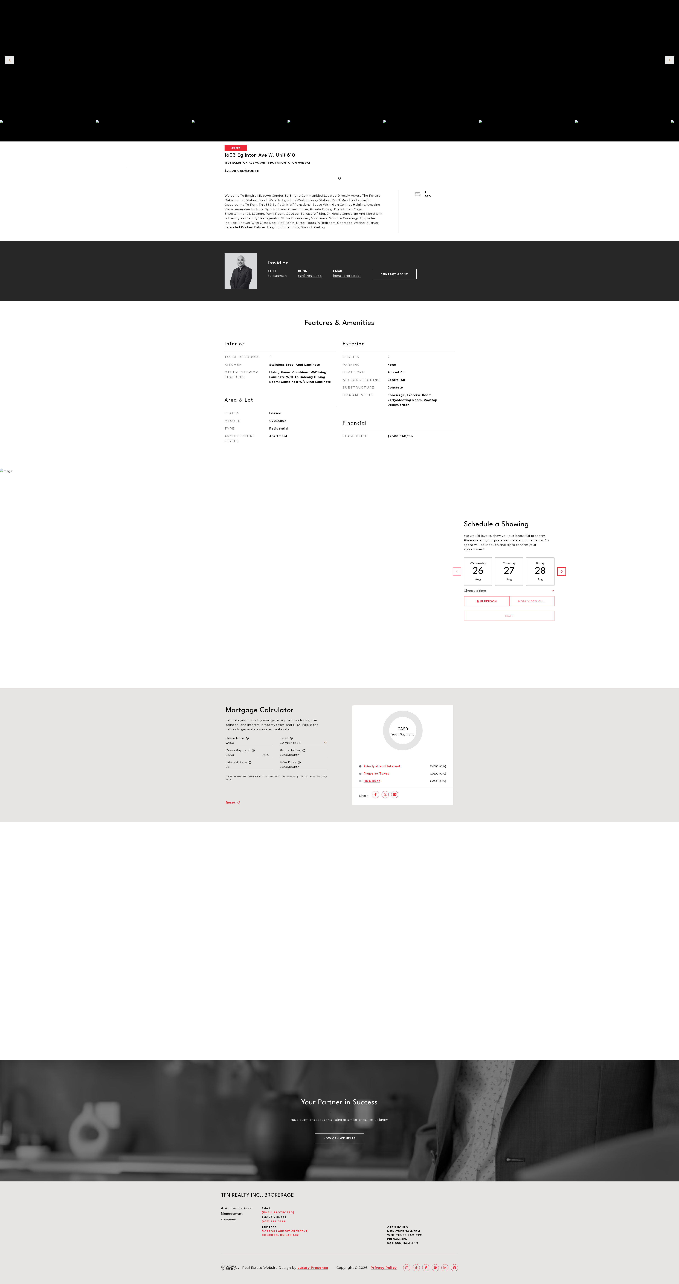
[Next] (561, 571)
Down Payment (238, 750)
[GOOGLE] (454, 1267)
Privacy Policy (384, 1268)
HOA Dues (288, 762)
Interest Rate (236, 762)
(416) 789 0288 (274, 1221)
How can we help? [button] (339, 1138)
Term (284, 738)
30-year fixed (290, 742)
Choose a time (475, 590)
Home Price (235, 738)
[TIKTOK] (416, 1267)
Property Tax (290, 750)
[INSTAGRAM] (406, 1267)
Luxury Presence (312, 1268)
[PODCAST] (435, 1267)
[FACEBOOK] (425, 1267)
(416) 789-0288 (310, 275)
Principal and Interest (382, 766)
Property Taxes (376, 773)
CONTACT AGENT (394, 274)
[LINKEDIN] (444, 1267)
